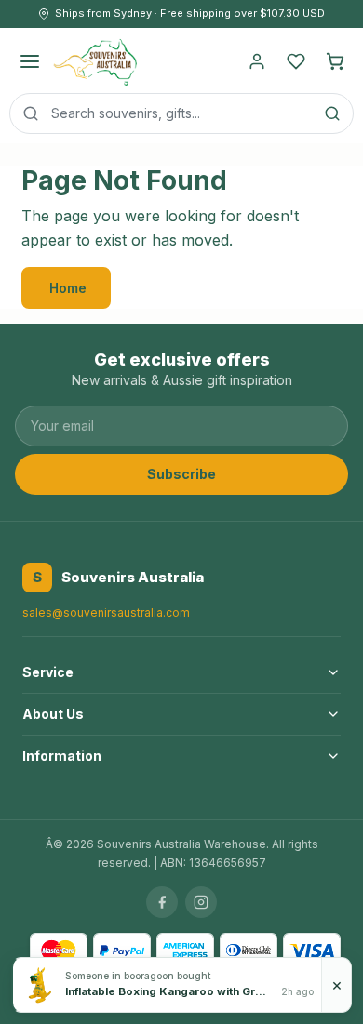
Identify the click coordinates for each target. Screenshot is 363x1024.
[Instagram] (201, 902)
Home (68, 288)
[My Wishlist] (296, 61)
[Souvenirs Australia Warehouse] (94, 61)
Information (61, 756)
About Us (53, 714)
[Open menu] (29, 61)
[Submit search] (332, 113)
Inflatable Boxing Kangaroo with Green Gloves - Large (168, 991)
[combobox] (181, 113)
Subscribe (181, 474)
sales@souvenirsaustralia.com (106, 612)
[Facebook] (162, 902)
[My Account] (257, 61)
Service (48, 672)
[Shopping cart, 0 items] (335, 61)
